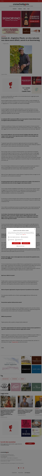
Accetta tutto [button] (16, 243)
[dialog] (21, 238)
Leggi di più (24, 234)
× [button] (34, 229)
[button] (21, 246)
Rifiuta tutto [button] (25, 243)
